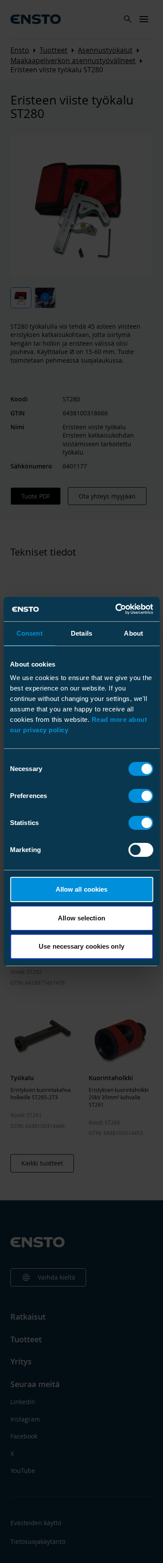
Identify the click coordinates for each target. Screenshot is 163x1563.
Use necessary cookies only (81, 946)
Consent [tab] (30, 633)
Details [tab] (81, 633)
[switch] (140, 796)
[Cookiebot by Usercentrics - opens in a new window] (116, 609)
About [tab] (133, 633)
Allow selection (81, 918)
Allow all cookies (82, 889)
